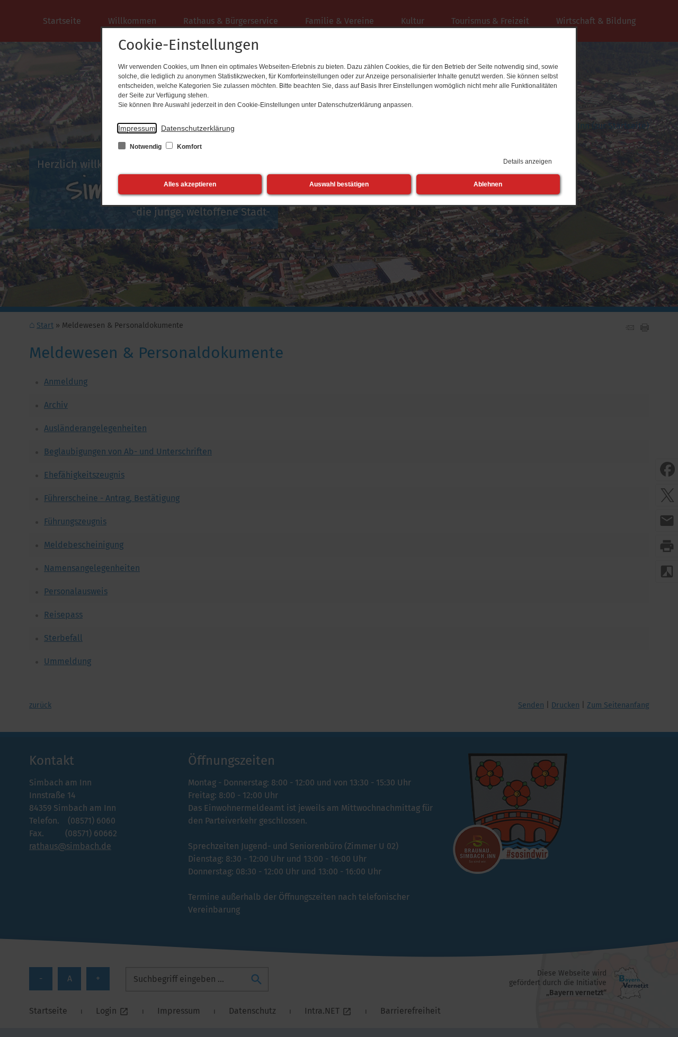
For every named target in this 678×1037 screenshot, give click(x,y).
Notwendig (145, 146)
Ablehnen (488, 184)
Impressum (137, 128)
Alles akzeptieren (190, 184)
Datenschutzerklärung (198, 128)
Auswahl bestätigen (339, 184)
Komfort (188, 146)
